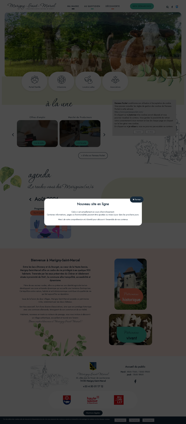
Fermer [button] (137, 199)
